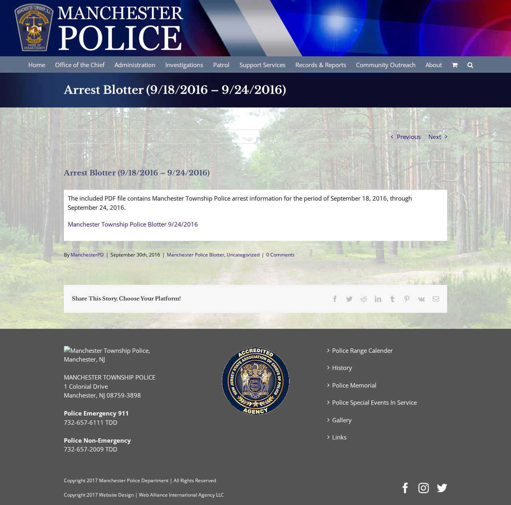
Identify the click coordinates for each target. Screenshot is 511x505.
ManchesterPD (87, 254)
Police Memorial (354, 385)
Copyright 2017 (81, 494)
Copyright (74, 480)
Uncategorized (243, 254)
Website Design (116, 494)
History (342, 368)
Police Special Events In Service (374, 402)
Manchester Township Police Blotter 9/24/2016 (133, 224)
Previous (409, 137)
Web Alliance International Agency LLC (181, 494)
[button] (470, 64)
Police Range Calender (362, 350)
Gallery (342, 420)
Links (339, 437)
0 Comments (280, 254)
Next (434, 137)
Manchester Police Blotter (195, 254)
